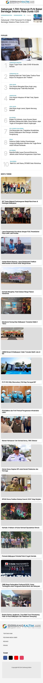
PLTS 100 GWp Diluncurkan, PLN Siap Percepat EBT (19, 382)
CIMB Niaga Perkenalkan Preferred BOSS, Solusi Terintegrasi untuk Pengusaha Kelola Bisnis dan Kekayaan (21, 585)
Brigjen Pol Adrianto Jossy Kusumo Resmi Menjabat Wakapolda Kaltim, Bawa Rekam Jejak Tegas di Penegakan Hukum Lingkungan (25, 121)
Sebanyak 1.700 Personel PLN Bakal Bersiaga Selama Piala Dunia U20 (16, 21)
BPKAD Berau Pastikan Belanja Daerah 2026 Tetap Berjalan (21, 499)
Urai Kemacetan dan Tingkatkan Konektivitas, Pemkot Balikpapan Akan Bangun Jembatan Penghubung (24, 132)
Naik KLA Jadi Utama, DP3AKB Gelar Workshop (25, 163)
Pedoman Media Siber (10, 637)
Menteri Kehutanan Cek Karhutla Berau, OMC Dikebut (19, 440)
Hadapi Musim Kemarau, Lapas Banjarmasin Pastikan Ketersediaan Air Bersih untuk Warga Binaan (19, 262)
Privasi (5, 645)
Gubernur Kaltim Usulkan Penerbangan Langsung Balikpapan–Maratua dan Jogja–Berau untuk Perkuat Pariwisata (25, 143)
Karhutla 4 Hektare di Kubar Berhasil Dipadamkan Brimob (20, 527)
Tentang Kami (7, 633)
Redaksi (5, 641)
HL (24, 15)
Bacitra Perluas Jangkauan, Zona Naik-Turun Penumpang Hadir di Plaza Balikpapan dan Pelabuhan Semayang (21, 615)
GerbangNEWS (18, 15)
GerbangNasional (6, 15)
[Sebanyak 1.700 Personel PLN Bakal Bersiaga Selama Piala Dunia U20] (38, 18)
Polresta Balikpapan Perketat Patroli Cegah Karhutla (19, 556)
